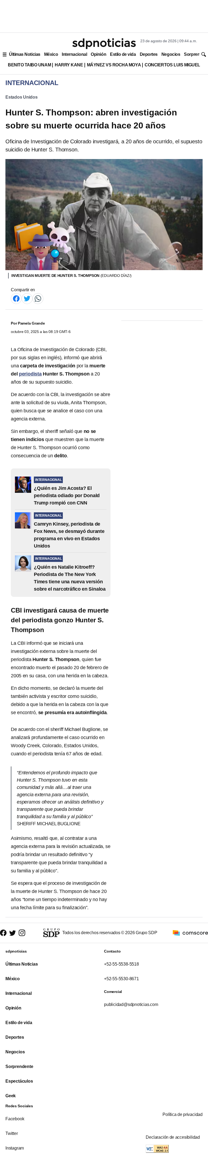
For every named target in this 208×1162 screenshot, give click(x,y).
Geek (10, 1095)
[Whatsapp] (37, 298)
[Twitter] (27, 298)
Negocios (170, 54)
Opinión (98, 54)
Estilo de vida (123, 54)
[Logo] (104, 43)
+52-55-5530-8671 (121, 978)
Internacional (74, 54)
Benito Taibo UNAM (29, 65)
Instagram (14, 1148)
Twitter (11, 1133)
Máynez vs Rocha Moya (114, 65)
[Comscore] (190, 932)
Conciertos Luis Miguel (172, 65)
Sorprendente (19, 1066)
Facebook (14, 1118)
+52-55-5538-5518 (121, 964)
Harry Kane (69, 65)
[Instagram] (22, 933)
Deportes (149, 54)
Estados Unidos (21, 97)
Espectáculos (19, 1081)
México (51, 54)
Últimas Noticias (24, 54)
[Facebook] (16, 298)
